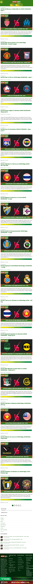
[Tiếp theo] (20, 505)
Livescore (2, 519)
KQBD (2, 521)
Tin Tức (2, 531)
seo (10, 46)
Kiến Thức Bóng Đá (4, 529)
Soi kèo (2, 528)
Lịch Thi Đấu (3, 523)
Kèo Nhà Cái (3, 526)
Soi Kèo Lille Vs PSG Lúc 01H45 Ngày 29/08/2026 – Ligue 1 (16, 77)
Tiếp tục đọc (16, 70)
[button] (1, 2)
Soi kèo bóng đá (3, 7)
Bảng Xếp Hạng (3, 524)
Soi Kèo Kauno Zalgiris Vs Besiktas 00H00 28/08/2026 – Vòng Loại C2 (14, 542)
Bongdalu (2, 518)
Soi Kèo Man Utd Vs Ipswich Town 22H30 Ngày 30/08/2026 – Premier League (16, 536)
